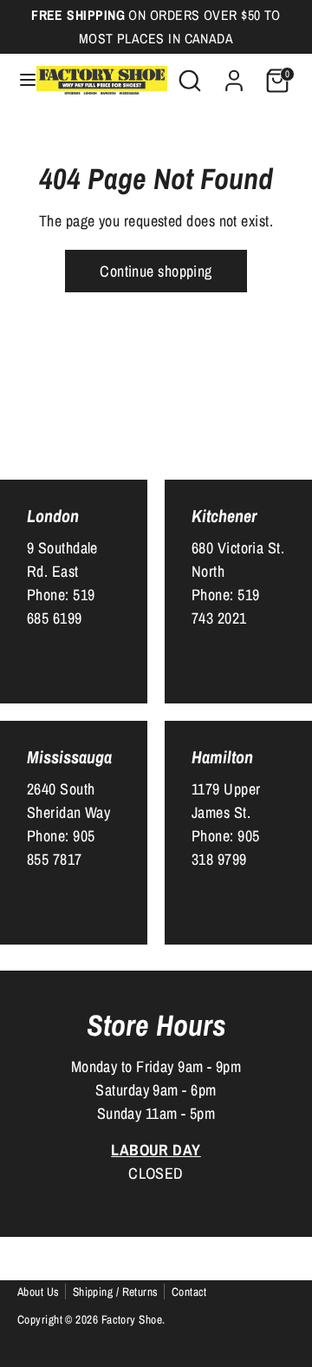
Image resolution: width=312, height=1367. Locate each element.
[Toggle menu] (19, 80)
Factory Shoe (131, 1319)
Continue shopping (156, 271)
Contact (189, 1291)
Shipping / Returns (116, 1291)
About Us (38, 1291)
